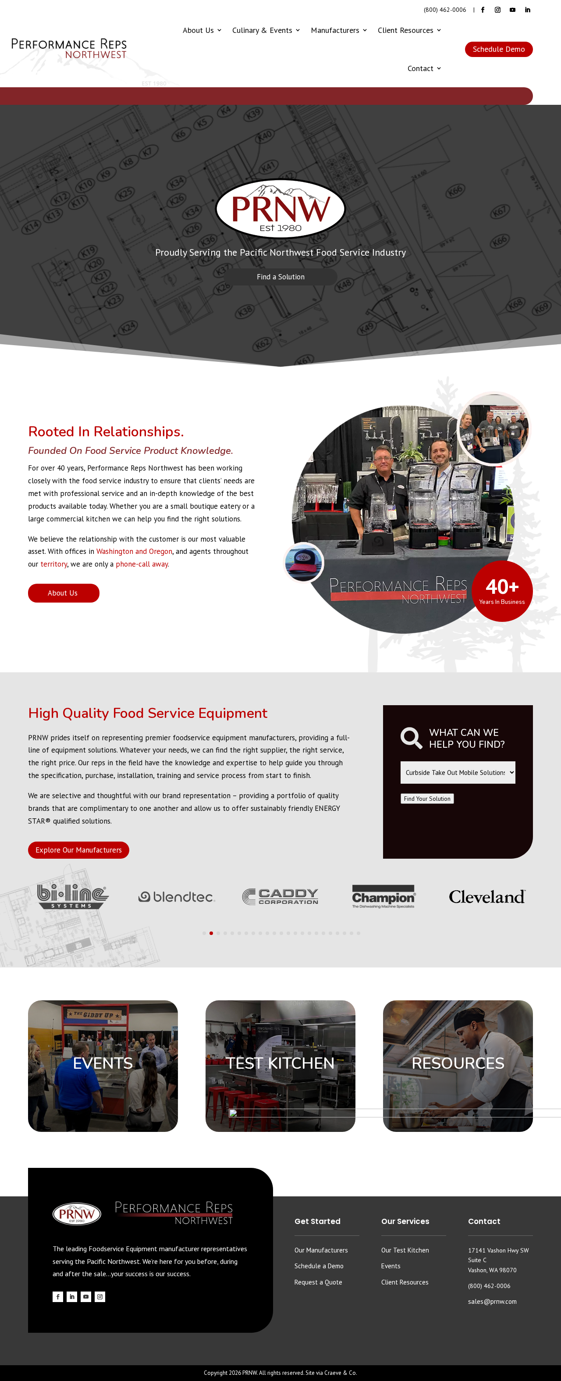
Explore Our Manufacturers (79, 850)
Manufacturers (335, 30)
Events (391, 1266)
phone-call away (142, 564)
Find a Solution (281, 277)
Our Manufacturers (321, 1250)
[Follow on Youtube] (512, 10)
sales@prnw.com (492, 1301)
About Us (198, 30)
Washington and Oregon (134, 551)
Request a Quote (318, 1282)
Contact (420, 68)
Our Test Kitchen (405, 1250)
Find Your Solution (427, 799)
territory (53, 564)
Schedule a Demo (319, 1266)
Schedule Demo (499, 49)
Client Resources (405, 30)
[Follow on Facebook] (482, 10)
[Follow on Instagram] (497, 10)
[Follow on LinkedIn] (527, 10)
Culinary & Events (262, 30)
